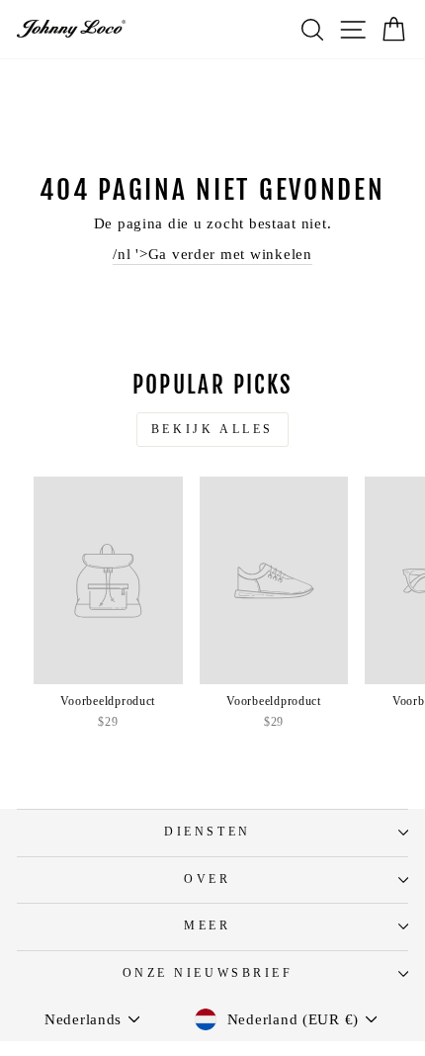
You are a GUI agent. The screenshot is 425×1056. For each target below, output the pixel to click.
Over (207, 879)
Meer (207, 926)
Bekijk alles (212, 429)
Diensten (207, 832)
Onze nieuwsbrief (208, 973)
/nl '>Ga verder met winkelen (212, 254)
